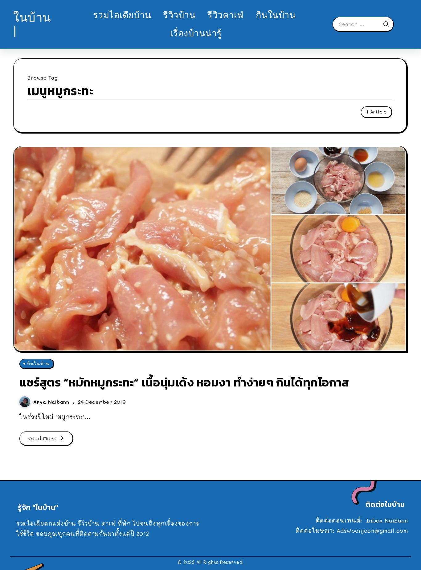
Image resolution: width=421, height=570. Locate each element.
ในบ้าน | (32, 24)
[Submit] (388, 24)
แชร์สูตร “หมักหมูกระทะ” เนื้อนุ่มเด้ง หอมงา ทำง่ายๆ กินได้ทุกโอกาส (184, 382)
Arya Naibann (52, 402)
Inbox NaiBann (387, 520)
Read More (42, 438)
